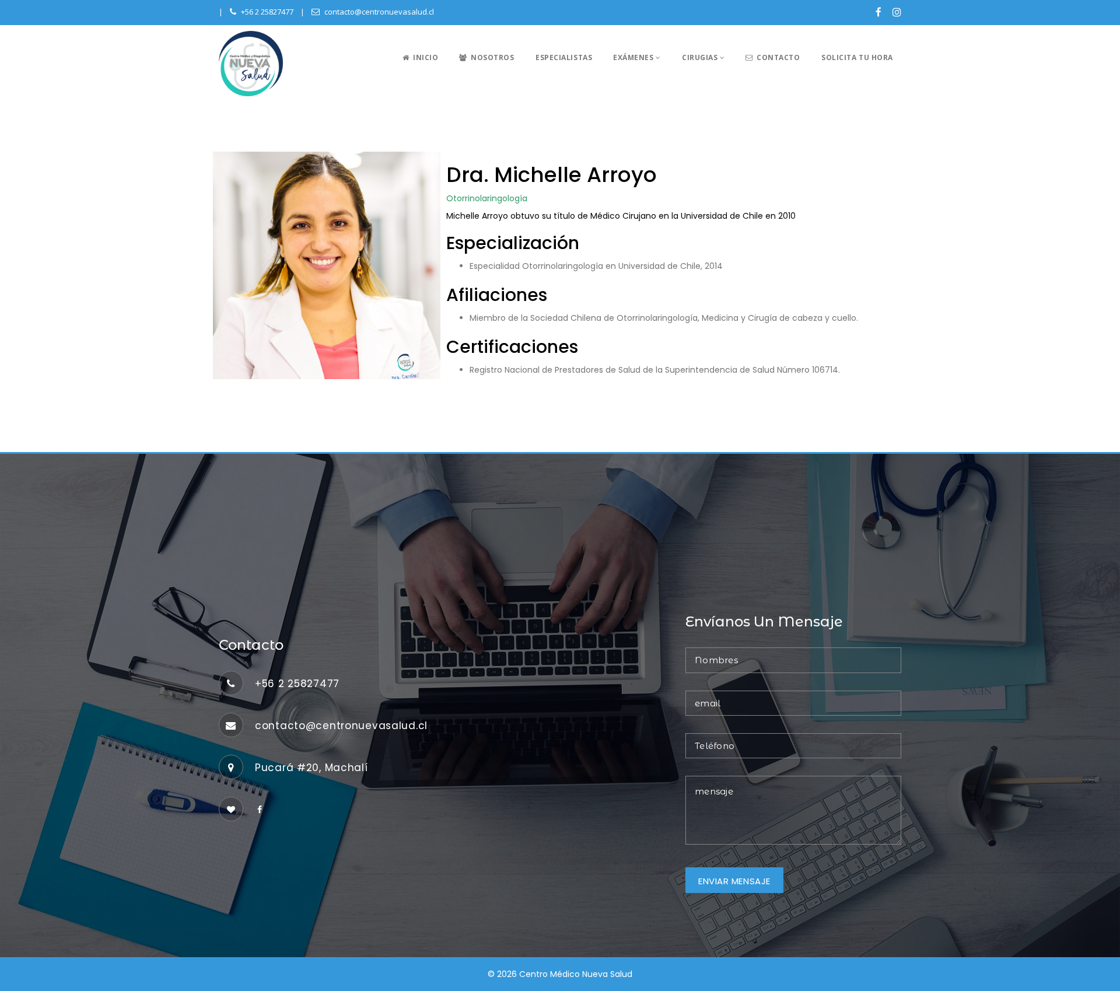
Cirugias (701, 57)
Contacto (777, 57)
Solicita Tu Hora (857, 57)
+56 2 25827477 (267, 11)
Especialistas (564, 57)
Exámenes (634, 57)
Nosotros (491, 57)
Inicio (424, 57)
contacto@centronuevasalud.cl (379, 11)
